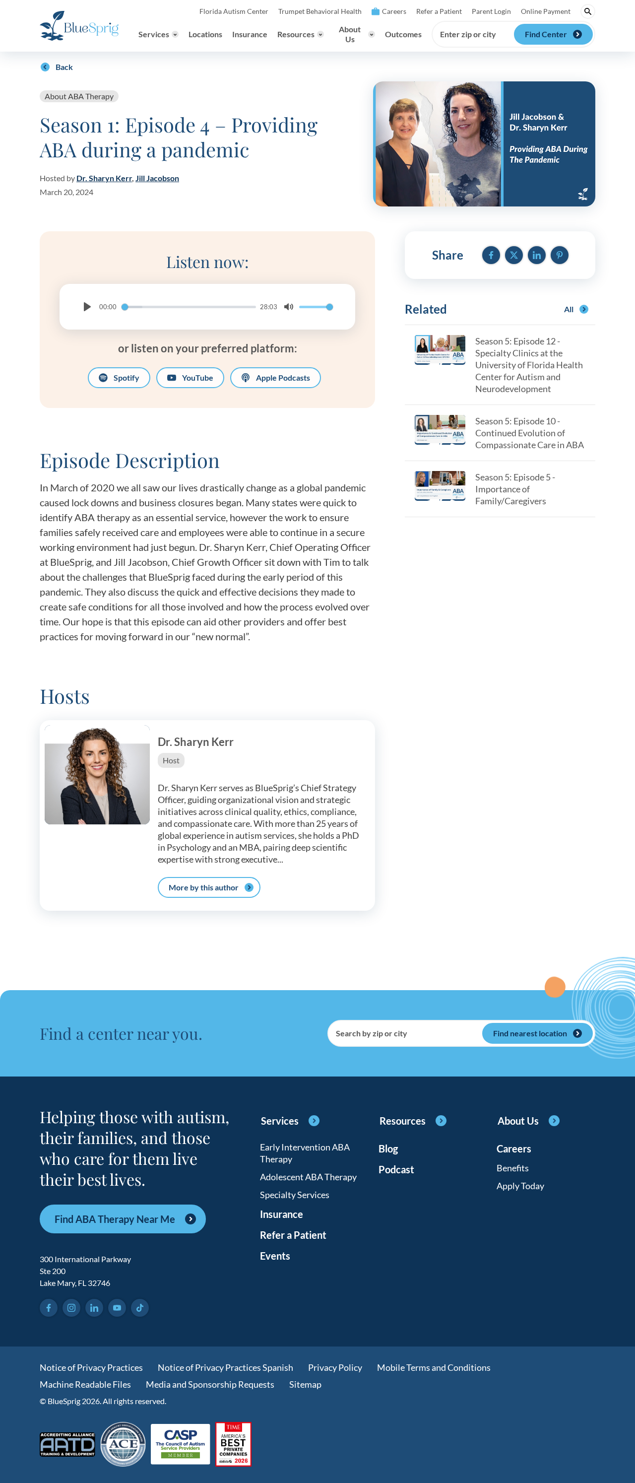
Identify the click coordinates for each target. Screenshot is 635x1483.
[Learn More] (233, 1445)
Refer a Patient (439, 11)
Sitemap (305, 1384)
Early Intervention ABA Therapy (305, 1153)
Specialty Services (294, 1194)
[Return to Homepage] (79, 26)
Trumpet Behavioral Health (320, 11)
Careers (394, 11)
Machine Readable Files (85, 1384)
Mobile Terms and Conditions (434, 1367)
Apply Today (520, 1185)
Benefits (513, 1167)
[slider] (189, 307)
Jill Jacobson (157, 178)
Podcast (396, 1169)
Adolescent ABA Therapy (308, 1176)
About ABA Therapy (79, 96)
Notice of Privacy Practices (91, 1367)
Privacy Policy (335, 1367)
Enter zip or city (468, 34)
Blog (388, 1148)
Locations (205, 34)
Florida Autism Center (233, 11)
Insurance (249, 34)
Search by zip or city (371, 1033)
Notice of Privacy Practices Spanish (225, 1367)
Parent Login (491, 11)
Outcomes (403, 34)
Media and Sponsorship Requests (210, 1384)
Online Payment (546, 11)
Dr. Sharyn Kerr (104, 178)
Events (275, 1256)
